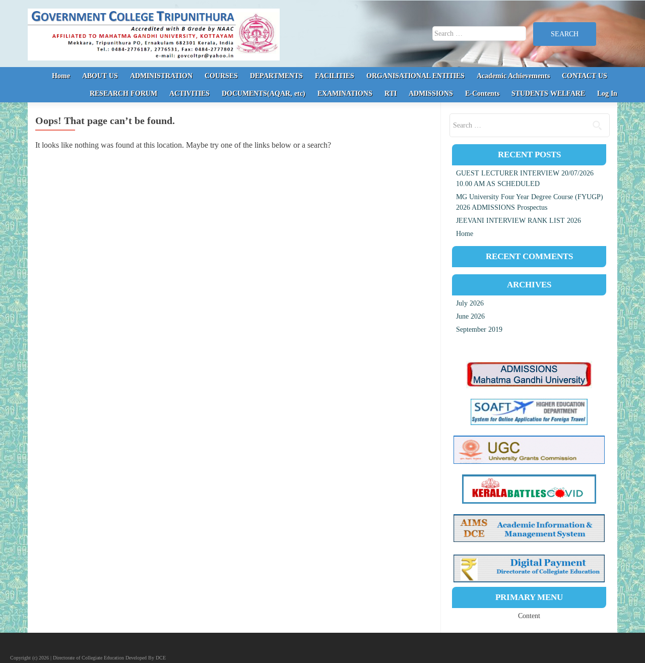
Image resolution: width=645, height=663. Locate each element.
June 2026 (470, 316)
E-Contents (482, 93)
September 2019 (479, 329)
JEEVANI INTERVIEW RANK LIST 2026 (518, 220)
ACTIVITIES (189, 93)
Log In (607, 93)
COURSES (221, 76)
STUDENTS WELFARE (548, 93)
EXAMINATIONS (344, 93)
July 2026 (470, 303)
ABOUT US (100, 76)
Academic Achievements (513, 76)
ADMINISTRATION (161, 76)
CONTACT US (584, 76)
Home (61, 76)
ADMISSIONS (431, 93)
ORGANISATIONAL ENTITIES (415, 76)
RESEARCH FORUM (123, 93)
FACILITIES (334, 76)
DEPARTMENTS (276, 76)
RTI (390, 93)
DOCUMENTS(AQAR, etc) (263, 93)
